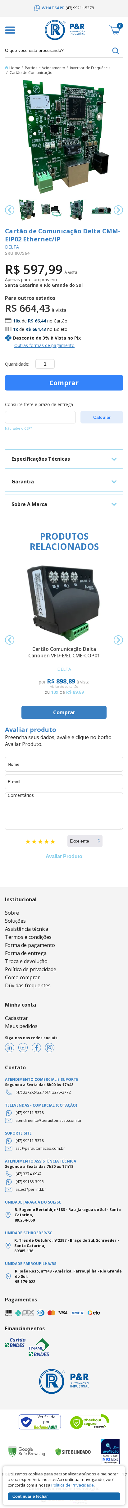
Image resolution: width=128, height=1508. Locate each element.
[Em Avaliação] (110, 1451)
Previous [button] (9, 210)
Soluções (15, 920)
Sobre (12, 912)
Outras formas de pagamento (44, 345)
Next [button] (118, 210)
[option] (64, 8)
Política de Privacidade (72, 1485)
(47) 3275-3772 (58, 1092)
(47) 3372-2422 (29, 1092)
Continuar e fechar (30, 1496)
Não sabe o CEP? (18, 428)
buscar (116, 50)
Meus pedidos (21, 1026)
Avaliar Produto (64, 856)
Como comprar (22, 977)
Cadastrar (16, 1018)
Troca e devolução (26, 961)
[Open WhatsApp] (112, 1492)
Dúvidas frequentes (28, 985)
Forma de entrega (26, 953)
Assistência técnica (26, 928)
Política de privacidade (30, 969)
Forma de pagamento (30, 945)
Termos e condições (28, 937)
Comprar (64, 382)
